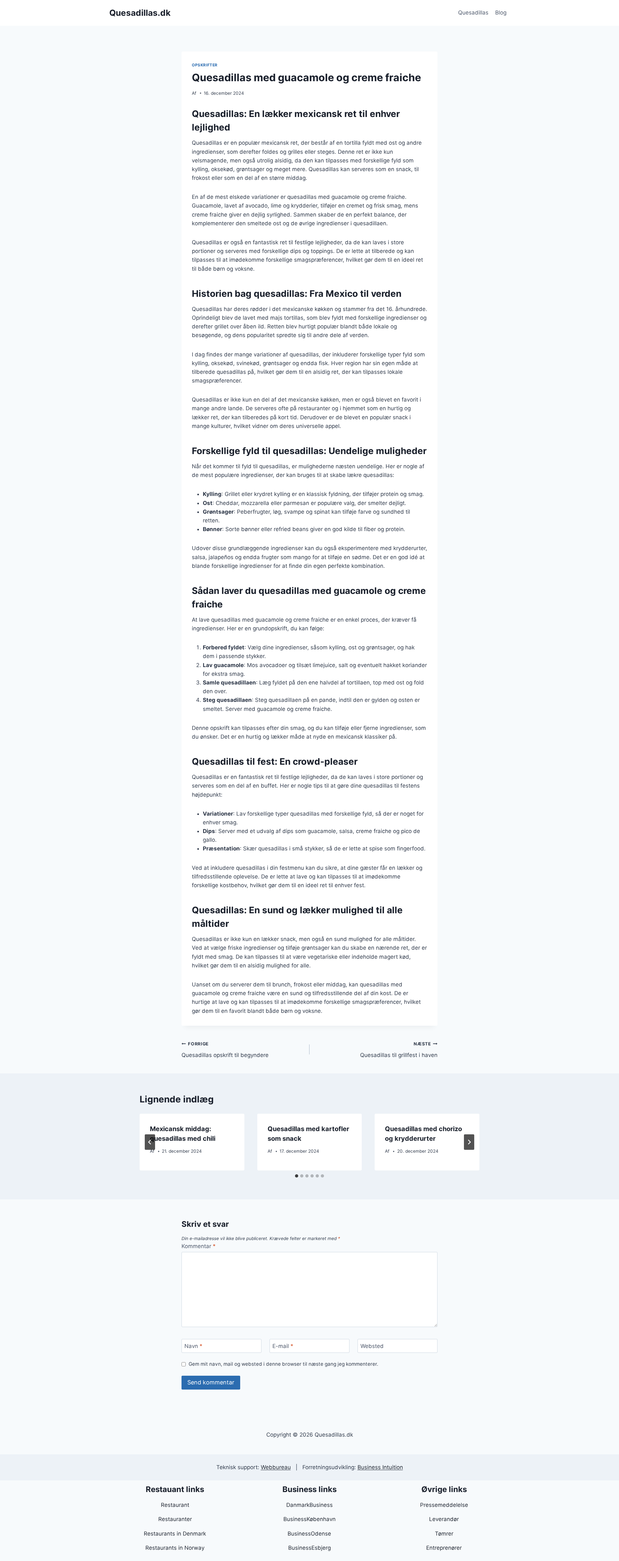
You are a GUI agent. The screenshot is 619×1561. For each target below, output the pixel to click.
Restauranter (175, 1519)
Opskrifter (205, 65)
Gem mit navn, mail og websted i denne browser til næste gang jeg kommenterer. (283, 1364)
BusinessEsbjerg (309, 1548)
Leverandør (444, 1519)
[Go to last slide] (150, 1142)
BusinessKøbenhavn (309, 1519)
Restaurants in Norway (174, 1548)
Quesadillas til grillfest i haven (398, 1049)
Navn (193, 1346)
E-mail (282, 1346)
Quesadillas (473, 12)
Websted (372, 1346)
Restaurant (175, 1505)
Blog (500, 12)
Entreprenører (444, 1548)
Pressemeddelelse (444, 1505)
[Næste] (469, 1142)
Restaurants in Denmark (175, 1533)
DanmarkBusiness (309, 1505)
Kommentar (199, 1246)
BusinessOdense (309, 1533)
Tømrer (444, 1533)
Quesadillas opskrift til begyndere (225, 1049)
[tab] (296, 1176)
